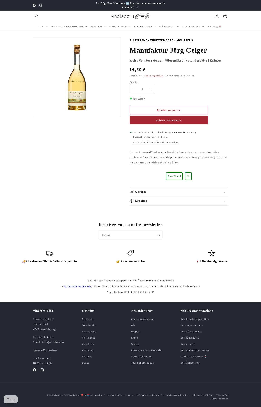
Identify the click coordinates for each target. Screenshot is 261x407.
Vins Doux (87, 350)
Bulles (85, 362)
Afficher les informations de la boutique (156, 142)
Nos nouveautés (189, 337)
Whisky (135, 344)
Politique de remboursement (119, 395)
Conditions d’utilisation (177, 395)
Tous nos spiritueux (142, 362)
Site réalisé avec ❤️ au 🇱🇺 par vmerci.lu (83, 395)
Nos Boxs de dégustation (194, 319)
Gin (133, 325)
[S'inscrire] (158, 235)
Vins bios (87, 356)
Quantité (134, 82)
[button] (37, 16)
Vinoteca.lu (59, 395)
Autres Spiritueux (141, 356)
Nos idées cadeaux (191, 331)
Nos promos (187, 344)
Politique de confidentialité (149, 395)
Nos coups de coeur (191, 325)
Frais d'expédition (154, 75)
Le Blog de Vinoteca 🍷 (193, 356)
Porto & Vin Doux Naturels (146, 350)
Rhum (134, 337)
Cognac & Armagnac (142, 319)
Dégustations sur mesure (194, 350)
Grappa (135, 331)
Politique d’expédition (202, 395)
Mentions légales (220, 398)
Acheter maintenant (168, 120)
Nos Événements (189, 362)
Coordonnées (222, 395)
